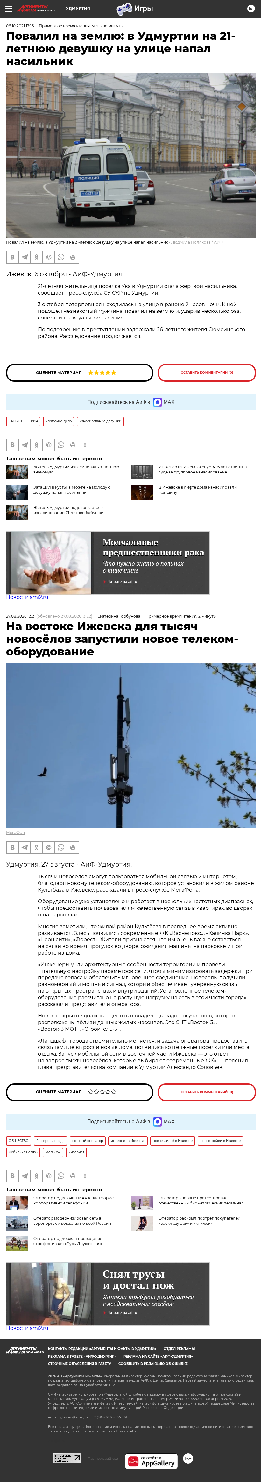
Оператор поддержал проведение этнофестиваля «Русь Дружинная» (67, 1241)
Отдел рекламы (179, 1349)
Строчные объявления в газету (79, 1364)
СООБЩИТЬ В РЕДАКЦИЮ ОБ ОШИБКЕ (153, 1364)
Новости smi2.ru (27, 597)
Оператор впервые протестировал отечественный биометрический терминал (201, 1200)
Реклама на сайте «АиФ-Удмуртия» (158, 1356)
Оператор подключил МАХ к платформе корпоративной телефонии (73, 1200)
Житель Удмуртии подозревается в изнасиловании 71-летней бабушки (68, 510)
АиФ (218, 242)
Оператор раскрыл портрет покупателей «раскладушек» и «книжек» (199, 1221)
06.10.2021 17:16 (20, 25)
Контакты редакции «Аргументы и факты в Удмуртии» (102, 1349)
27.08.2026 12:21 (20, 616)
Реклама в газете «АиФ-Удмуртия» (82, 1356)
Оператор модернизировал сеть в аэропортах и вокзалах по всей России (72, 1221)
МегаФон (15, 832)
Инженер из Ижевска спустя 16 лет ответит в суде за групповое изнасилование (203, 469)
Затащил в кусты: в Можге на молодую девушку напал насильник (71, 490)
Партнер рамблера (103, 1458)
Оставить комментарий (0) (207, 373)
